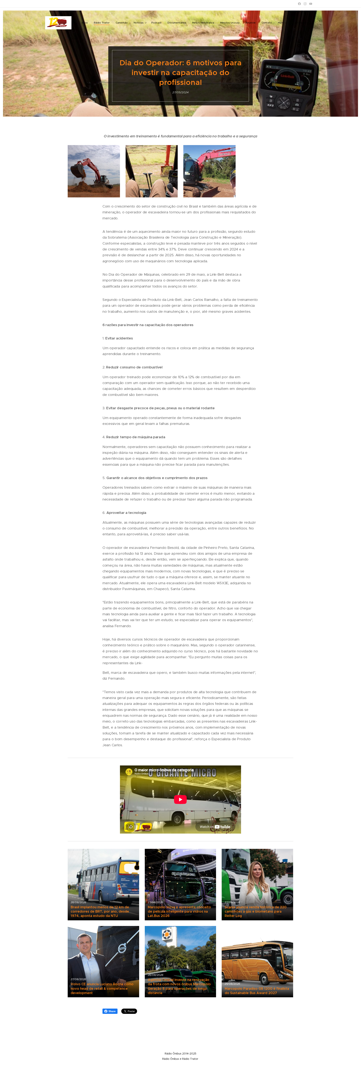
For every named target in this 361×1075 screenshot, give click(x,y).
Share (112, 1011)
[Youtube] (310, 4)
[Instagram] (305, 4)
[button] (303, 22)
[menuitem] (86, 22)
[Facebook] (299, 4)
